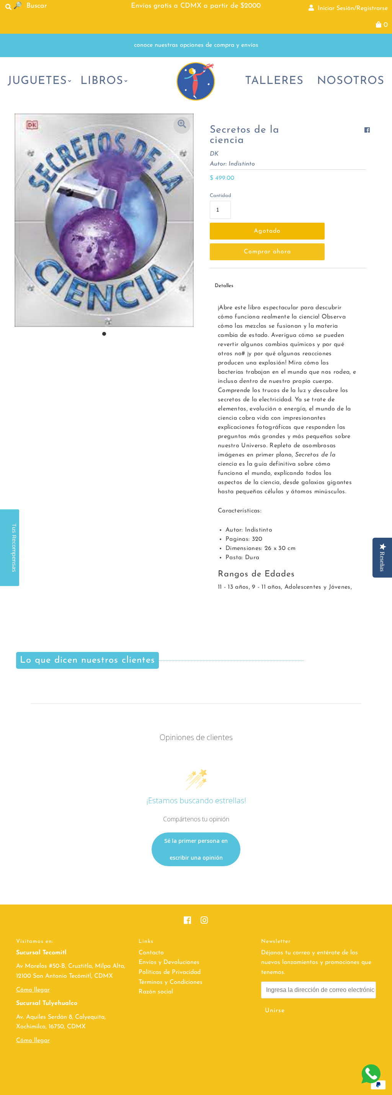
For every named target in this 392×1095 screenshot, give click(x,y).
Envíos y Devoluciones (169, 962)
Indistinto (242, 164)
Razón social (156, 992)
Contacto (151, 953)
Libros (101, 81)
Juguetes (37, 81)
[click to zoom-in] (181, 125)
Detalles (224, 285)
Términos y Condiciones (171, 982)
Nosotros (350, 81)
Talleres (274, 81)
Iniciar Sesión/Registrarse (351, 8)
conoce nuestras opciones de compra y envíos (196, 45)
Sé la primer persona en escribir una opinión (196, 849)
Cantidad (220, 195)
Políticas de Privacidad (170, 972)
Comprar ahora (267, 252)
